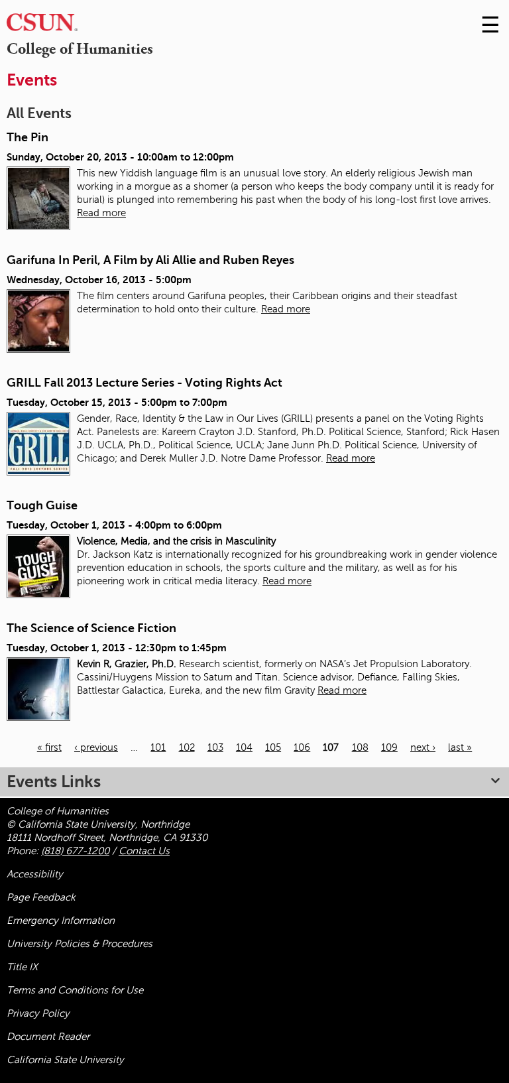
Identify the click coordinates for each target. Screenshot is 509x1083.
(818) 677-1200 (75, 851)
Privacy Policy (38, 1013)
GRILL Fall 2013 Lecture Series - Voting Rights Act (144, 382)
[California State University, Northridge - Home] (42, 25)
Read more (101, 213)
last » (460, 747)
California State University (65, 1059)
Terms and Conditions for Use (75, 990)
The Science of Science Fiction (91, 628)
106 (302, 747)
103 (215, 747)
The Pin (27, 137)
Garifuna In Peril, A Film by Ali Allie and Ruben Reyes (150, 260)
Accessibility (35, 874)
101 (158, 747)
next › (422, 747)
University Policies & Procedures (79, 943)
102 (187, 747)
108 (360, 747)
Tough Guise (42, 505)
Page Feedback (41, 897)
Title (22, 967)
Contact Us (144, 851)
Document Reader (48, 1036)
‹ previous (96, 747)
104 (244, 747)
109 (389, 747)
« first (49, 747)
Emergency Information (61, 920)
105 (273, 747)
